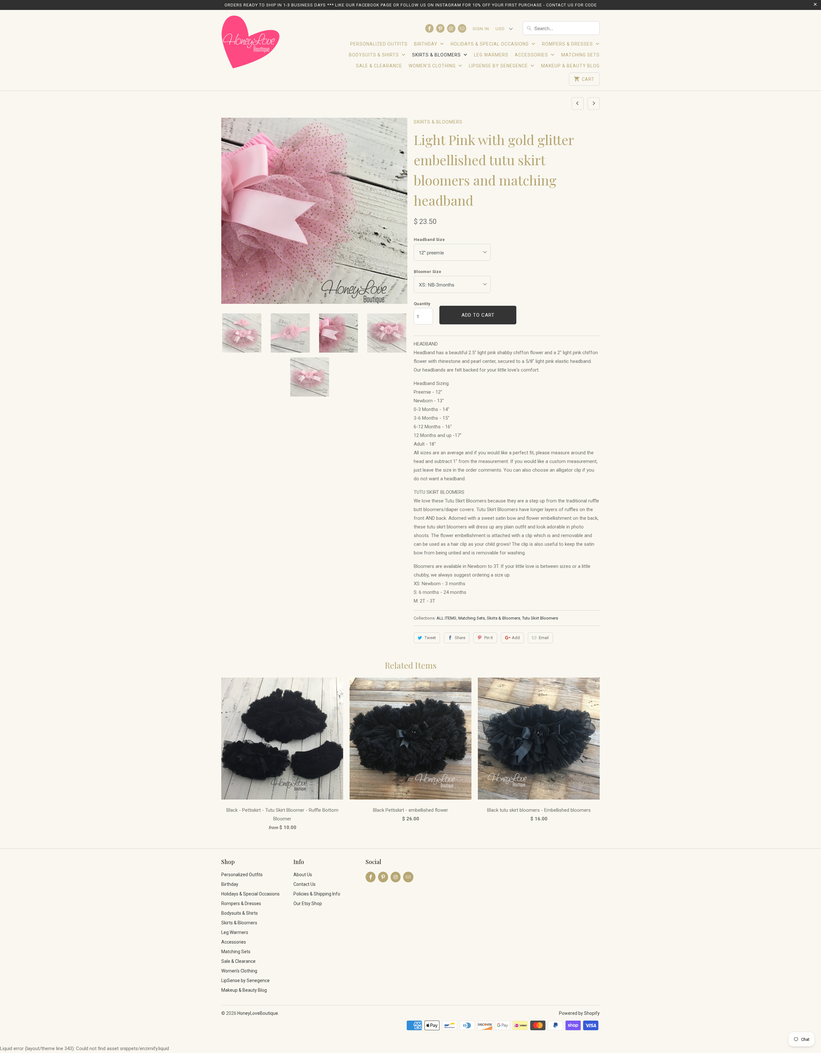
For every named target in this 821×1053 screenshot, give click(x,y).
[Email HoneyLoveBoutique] (462, 28)
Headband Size (429, 239)
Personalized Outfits (379, 44)
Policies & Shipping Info (316, 893)
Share (460, 637)
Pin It (488, 637)
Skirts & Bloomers (437, 54)
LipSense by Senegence (499, 65)
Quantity (422, 303)
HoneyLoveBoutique (257, 1013)
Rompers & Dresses (568, 44)
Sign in (481, 28)
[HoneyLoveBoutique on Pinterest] (440, 28)
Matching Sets (580, 54)
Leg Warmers (491, 54)
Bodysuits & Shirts (374, 54)
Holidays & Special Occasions (490, 44)
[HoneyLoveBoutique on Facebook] (429, 28)
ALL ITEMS (446, 618)
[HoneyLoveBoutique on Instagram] (451, 28)
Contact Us (304, 884)
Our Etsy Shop (307, 903)
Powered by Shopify (579, 1013)
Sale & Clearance (379, 65)
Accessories (532, 54)
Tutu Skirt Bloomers (540, 618)
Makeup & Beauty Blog (570, 65)
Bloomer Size (427, 271)
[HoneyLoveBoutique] (251, 43)
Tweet (430, 637)
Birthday (426, 44)
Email (544, 637)
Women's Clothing (433, 65)
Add (516, 637)
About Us (302, 874)
